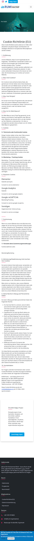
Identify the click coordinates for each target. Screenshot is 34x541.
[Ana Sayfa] (11, 6)
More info (30, 536)
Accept (3, 538)
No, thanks (11, 538)
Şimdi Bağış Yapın (17, 434)
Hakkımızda (5, 483)
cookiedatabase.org (8, 389)
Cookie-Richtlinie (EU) (8, 499)
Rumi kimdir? (6, 489)
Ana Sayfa (4, 21)
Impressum (5, 505)
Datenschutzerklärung (8, 502)
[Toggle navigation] (31, 6)
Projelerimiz (5, 486)
